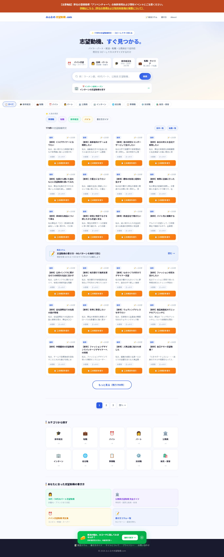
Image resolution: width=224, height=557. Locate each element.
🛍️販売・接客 (162, 104)
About (174, 17)
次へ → (122, 405)
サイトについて (112, 545)
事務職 (51, 119)
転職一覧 (172, 128)
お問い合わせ (144, 545)
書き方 (164, 17)
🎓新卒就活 (25, 104)
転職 (62, 119)
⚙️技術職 (146, 104)
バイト (88, 119)
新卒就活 (74, 119)
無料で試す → (130, 537)
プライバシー (128, 545)
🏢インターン (99, 104)
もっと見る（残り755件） (112, 384)
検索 (145, 76)
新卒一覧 (160, 128)
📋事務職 (131, 104)
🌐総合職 (116, 104)
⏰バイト (53, 104)
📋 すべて (9, 104)
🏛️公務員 (83, 104)
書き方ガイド (103, 119)
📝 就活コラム (151, 17)
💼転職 (39, 104)
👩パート (68, 104)
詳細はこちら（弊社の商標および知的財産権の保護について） (112, 8)
